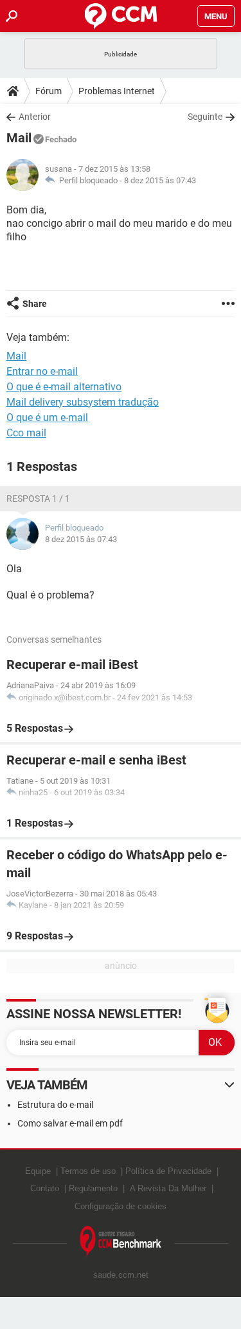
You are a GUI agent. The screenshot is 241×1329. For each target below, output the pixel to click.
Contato (44, 1188)
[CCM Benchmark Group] (121, 1241)
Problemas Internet (116, 91)
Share (34, 304)
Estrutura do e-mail (55, 1105)
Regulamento (93, 1188)
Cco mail (26, 433)
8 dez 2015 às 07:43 (160, 180)
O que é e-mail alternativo (63, 387)
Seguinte (205, 116)
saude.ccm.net (120, 1275)
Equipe (38, 1171)
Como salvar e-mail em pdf (70, 1123)
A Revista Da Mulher (168, 1188)
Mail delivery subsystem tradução (82, 402)
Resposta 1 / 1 (38, 498)
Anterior (35, 116)
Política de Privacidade (168, 1171)
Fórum (48, 91)
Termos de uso (88, 1171)
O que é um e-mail (47, 417)
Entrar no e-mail (42, 371)
